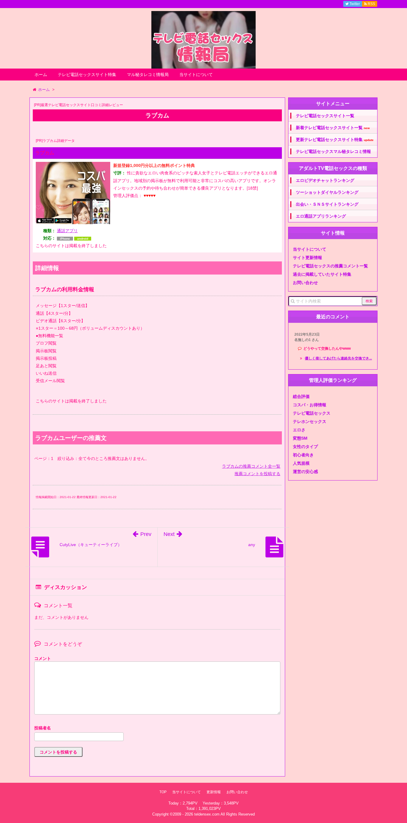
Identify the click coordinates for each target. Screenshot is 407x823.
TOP (163, 792)
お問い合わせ (305, 282)
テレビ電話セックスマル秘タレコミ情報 (333, 151)
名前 (157, 728)
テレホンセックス (309, 421)
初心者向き (303, 454)
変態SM (300, 438)
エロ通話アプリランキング (321, 216)
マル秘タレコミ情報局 (148, 74)
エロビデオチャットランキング (325, 180)
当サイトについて (196, 74)
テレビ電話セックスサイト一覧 (325, 116)
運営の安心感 (305, 471)
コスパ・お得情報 (309, 404)
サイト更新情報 (307, 257)
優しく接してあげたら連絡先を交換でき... (338, 358)
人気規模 (301, 463)
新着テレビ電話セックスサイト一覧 (333, 127)
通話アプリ (67, 230)
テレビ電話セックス (311, 413)
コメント (42, 658)
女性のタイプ (305, 446)
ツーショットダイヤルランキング (327, 192)
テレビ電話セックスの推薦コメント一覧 (330, 266)
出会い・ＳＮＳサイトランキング (327, 204)
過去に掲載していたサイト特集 (322, 274)
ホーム (41, 74)
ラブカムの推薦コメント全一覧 (251, 466)
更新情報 (213, 792)
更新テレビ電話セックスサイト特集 (335, 139)
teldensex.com (207, 814)
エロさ (299, 429)
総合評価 (301, 396)
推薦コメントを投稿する (257, 473)
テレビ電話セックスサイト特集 (87, 74)
